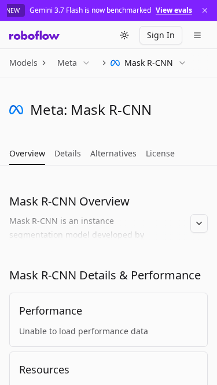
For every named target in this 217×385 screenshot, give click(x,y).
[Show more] (199, 223)
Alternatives (113, 153)
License (160, 153)
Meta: (48, 109)
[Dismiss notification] (205, 10)
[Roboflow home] (34, 35)
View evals (174, 10)
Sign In (161, 34)
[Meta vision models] (16, 110)
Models (23, 62)
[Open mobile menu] (197, 35)
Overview (27, 153)
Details (67, 153)
